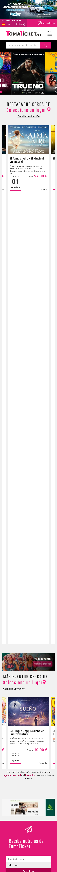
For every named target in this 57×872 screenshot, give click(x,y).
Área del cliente (49, 23)
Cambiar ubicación (29, 116)
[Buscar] (45, 45)
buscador (30, 775)
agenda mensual (12, 775)
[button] (50, 33)
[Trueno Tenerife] (28, 73)
